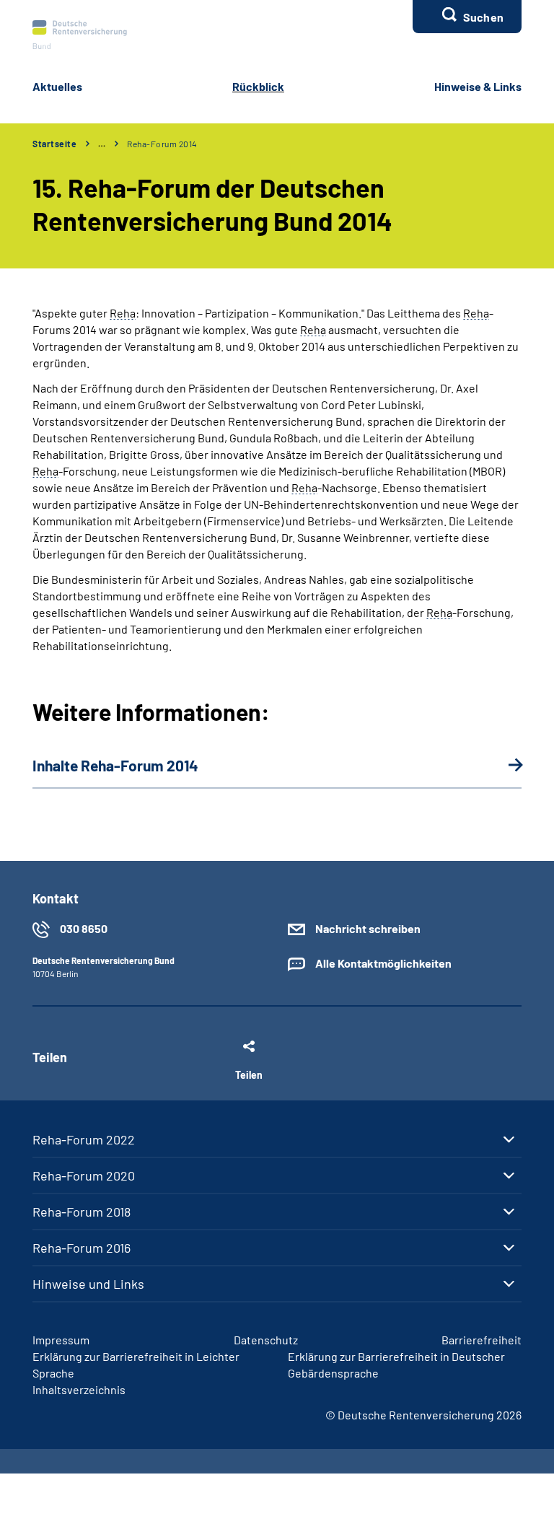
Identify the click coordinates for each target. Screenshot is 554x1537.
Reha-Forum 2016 (81, 1247)
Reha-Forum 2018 (81, 1211)
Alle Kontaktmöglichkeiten (383, 963)
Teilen (249, 1074)
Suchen (483, 17)
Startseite (54, 144)
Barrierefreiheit (481, 1339)
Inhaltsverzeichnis (79, 1389)
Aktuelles (57, 86)
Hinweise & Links (478, 86)
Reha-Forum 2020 (83, 1175)
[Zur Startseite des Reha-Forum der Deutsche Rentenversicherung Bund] (79, 34)
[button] (467, 16)
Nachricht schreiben (368, 928)
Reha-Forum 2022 (83, 1139)
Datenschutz (266, 1339)
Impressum (60, 1339)
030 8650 (83, 928)
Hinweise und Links (88, 1283)
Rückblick (258, 86)
